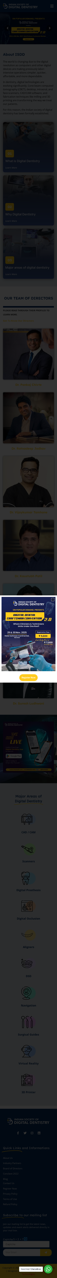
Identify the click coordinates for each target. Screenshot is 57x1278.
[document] (28, 639)
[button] (53, 599)
